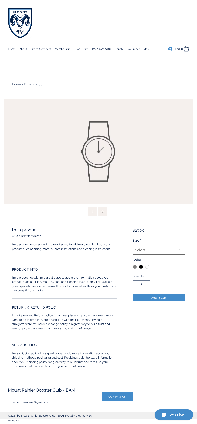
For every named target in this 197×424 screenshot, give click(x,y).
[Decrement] (135, 284)
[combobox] (159, 250)
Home (16, 84)
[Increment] (147, 284)
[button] (186, 49)
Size (137, 240)
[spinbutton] (141, 284)
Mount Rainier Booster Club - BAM (41, 390)
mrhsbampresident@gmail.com (29, 402)
